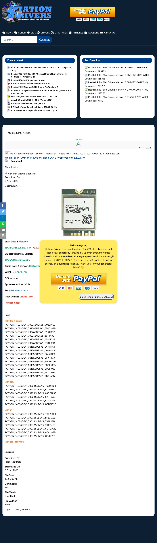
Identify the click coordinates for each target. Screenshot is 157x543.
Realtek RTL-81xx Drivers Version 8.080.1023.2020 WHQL (119, 75)
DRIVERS (45, 32)
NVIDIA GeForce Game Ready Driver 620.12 (30, 84)
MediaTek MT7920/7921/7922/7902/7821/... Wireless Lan (89, 153)
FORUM (22, 32)
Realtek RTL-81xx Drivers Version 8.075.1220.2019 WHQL (118, 97)
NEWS (9, 32)
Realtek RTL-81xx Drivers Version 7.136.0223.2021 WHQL (118, 67)
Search (46, 40)
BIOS (33, 32)
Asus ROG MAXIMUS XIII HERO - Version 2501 (31, 100)
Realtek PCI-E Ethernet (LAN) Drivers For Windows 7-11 (36, 87)
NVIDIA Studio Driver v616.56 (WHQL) (28, 103)
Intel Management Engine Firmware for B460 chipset (34, 110)
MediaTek (51, 153)
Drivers (40, 153)
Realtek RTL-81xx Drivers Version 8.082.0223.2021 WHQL (118, 82)
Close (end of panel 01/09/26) (96, 297)
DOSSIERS (93, 32)
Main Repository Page (22, 153)
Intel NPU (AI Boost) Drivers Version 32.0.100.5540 (34, 97)
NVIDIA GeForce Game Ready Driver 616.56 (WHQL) (34, 107)
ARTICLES (78, 32)
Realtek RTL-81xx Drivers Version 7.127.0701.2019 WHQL (118, 89)
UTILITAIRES (61, 32)
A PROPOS (109, 32)
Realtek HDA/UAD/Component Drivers (28, 80)
